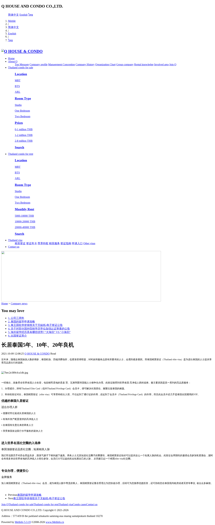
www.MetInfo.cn (55, 522)
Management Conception (61, 64)
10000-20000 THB (25, 221)
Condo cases (79, 504)
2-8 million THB (24, 140)
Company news (19, 303)
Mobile (12, 21)
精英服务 (54, 243)
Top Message (22, 64)
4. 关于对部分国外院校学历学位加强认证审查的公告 (39, 328)
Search (19, 147)
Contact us (13, 246)
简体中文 (13, 14)
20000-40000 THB (25, 227)
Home (11, 58)
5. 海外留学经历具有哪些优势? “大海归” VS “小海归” (39, 332)
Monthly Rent (24, 209)
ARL (17, 91)
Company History (85, 64)
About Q (12, 61)
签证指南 (65, 243)
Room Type (23, 98)
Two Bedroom (22, 116)
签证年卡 (31, 243)
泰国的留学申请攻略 (29, 494)
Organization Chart (105, 64)
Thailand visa (15, 240)
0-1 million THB (24, 129)
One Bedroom (22, 110)
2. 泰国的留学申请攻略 (21, 321)
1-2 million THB (24, 135)
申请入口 (77, 243)
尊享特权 (43, 243)
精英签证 (20, 243)
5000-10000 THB (24, 215)
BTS (17, 86)
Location (21, 74)
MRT (17, 80)
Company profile (39, 64)
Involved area (161, 64)
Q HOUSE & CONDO (37, 353)
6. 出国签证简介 (17, 335)
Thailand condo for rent (20, 153)
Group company (125, 64)
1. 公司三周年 (16, 318)
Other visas (89, 243)
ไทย (30, 14)
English (23, 14)
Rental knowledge (144, 64)
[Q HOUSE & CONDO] (22, 51)
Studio (18, 105)
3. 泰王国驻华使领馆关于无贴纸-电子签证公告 (35, 325)
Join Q (172, 64)
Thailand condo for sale (20, 67)
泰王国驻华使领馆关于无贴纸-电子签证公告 (39, 498)
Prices (19, 123)
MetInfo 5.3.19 (23, 522)
